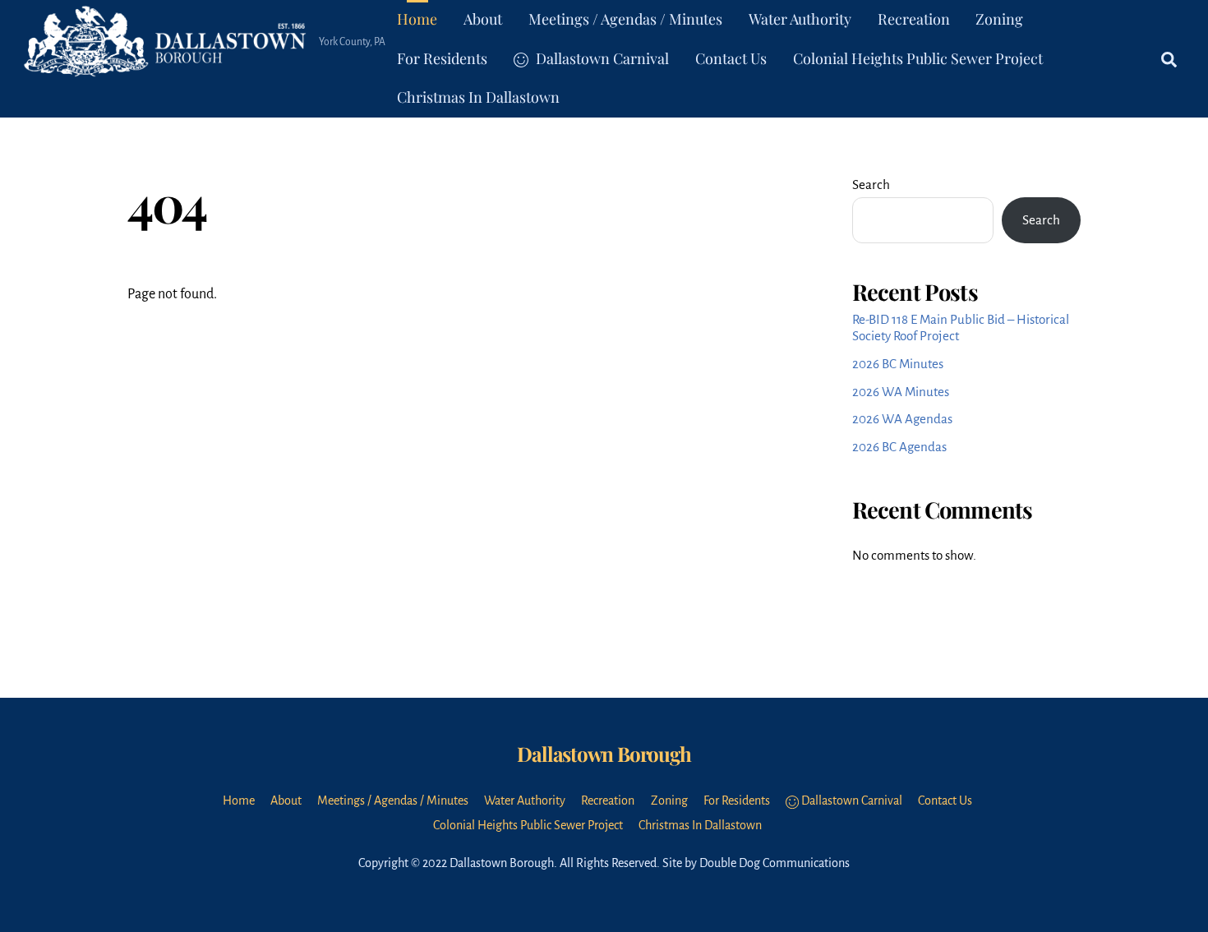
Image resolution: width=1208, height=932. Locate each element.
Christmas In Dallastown (478, 97)
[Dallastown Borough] (167, 65)
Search (871, 184)
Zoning (999, 19)
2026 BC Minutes (897, 364)
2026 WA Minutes (900, 392)
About (482, 19)
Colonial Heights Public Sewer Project (918, 58)
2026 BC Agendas (899, 447)
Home (417, 19)
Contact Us (731, 58)
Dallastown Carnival (601, 58)
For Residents (442, 58)
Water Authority (800, 19)
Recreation (914, 19)
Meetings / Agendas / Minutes (625, 19)
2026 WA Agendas (902, 419)
